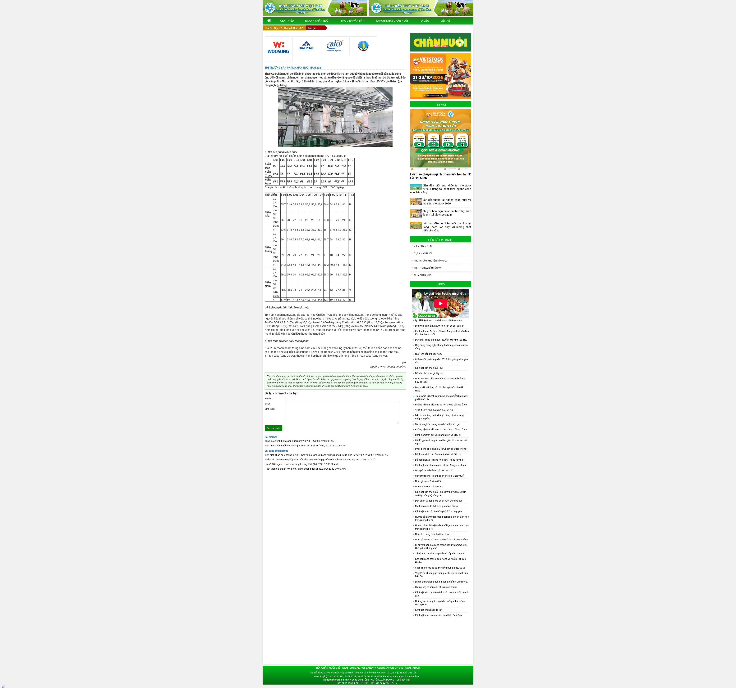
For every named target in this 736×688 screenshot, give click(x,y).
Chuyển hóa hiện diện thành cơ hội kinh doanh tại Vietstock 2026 (446, 212)
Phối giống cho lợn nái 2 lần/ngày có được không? (441, 448)
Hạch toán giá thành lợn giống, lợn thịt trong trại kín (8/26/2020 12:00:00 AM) (305, 468)
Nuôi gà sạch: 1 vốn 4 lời (428, 481)
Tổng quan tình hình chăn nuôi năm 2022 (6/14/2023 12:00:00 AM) (300, 440)
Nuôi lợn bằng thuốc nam (428, 353)
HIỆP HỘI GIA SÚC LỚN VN (428, 267)
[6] (363, 46)
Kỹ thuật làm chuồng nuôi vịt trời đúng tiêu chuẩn (441, 465)
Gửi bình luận (273, 428)
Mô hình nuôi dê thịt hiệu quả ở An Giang (436, 505)
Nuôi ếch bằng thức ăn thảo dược (432, 534)
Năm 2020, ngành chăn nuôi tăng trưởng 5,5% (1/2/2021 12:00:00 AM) (301, 464)
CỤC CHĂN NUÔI (423, 253)
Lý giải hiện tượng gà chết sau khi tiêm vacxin (438, 320)
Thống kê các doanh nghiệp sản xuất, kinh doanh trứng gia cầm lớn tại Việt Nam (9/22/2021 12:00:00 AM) (320, 459)
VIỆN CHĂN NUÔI (423, 246)
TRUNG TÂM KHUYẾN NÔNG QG (431, 260)
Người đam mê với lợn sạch (429, 486)
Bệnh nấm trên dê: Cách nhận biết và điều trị (438, 434)
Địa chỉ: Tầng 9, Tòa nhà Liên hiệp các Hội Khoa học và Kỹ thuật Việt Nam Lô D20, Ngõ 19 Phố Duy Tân (363, 672)
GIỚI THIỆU (287, 20)
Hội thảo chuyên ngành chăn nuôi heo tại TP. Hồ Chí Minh (440, 176)
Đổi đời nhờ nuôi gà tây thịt (429, 373)
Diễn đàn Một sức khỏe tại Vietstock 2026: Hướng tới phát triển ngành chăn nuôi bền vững (440, 189)
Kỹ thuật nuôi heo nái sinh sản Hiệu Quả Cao (438, 615)
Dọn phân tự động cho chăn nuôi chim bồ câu (438, 500)
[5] (335, 46)
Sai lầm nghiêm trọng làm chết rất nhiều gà (437, 424)
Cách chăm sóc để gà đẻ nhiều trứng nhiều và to (440, 567)
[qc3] (440, 42)
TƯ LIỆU (424, 20)
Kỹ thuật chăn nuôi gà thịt (428, 609)
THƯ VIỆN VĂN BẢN (352, 20)
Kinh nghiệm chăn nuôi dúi (429, 367)
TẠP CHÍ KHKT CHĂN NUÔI (392, 20)
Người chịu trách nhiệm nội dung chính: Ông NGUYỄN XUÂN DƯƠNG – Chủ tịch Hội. (366, 679)
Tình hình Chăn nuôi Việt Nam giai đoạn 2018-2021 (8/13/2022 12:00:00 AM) (305, 445)
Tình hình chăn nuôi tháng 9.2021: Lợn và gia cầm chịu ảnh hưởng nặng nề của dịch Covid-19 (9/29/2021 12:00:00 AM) (327, 454)
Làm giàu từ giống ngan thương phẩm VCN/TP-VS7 (441, 581)
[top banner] (315, 8)
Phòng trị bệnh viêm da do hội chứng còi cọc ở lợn (441, 404)
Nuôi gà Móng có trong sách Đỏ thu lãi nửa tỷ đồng (441, 539)
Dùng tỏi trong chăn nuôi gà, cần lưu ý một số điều (441, 339)
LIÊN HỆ (445, 20)
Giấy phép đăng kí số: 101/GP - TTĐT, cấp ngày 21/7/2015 (367, 682)
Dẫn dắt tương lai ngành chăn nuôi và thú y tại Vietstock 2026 (446, 201)
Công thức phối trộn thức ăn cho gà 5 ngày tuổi (439, 475)
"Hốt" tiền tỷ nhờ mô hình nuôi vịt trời (434, 409)
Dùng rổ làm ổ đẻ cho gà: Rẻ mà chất (434, 470)
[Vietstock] (440, 76)
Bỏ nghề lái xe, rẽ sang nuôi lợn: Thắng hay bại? (440, 459)
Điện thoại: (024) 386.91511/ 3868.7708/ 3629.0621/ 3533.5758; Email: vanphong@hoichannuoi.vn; (366, 676)
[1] (279, 49)
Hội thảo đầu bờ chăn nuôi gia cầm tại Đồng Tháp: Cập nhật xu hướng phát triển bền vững (446, 226)
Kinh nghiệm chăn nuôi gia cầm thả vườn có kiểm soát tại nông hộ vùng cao (440, 493)
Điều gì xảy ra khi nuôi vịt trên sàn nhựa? (436, 586)
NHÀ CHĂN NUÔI (423, 275)
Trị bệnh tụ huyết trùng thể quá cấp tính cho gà (439, 553)
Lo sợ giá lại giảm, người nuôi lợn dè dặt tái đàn (439, 325)
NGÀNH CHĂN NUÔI (317, 20)
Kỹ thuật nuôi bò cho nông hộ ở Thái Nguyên (438, 511)
